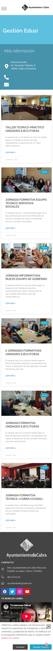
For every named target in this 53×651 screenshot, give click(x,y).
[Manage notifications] (46, 645)
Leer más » (10, 152)
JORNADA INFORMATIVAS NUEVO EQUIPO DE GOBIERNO (26, 277)
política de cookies (10, 638)
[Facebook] (4, 591)
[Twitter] (12, 591)
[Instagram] (19, 591)
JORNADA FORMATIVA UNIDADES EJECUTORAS (22, 424)
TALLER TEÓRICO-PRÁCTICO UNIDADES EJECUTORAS (24, 129)
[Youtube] (27, 591)
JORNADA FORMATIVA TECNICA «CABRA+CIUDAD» (24, 497)
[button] (48, 626)
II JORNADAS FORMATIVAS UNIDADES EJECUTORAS (23, 352)
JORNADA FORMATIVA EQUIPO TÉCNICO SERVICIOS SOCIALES (26, 203)
